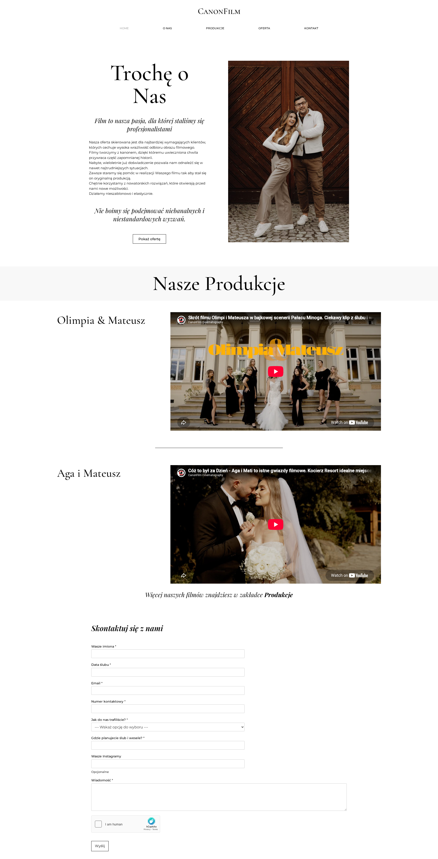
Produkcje (215, 28)
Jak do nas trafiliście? (109, 720)
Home (124, 28)
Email (96, 683)
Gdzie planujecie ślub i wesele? (117, 738)
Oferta (264, 28)
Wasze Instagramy (106, 756)
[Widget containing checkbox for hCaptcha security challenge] (125, 824)
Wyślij (100, 846)
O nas (167, 28)
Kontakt (311, 28)
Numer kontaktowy (108, 701)
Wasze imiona (103, 646)
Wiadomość (102, 780)
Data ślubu (101, 665)
